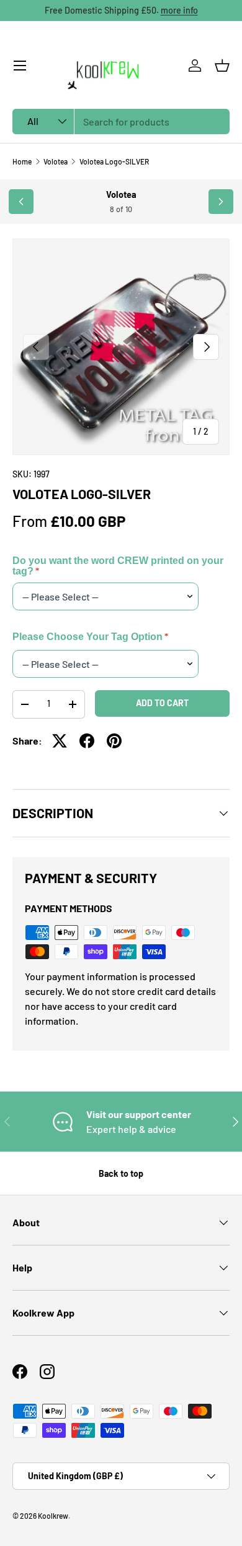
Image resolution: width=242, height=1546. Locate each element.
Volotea (55, 161)
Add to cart (162, 703)
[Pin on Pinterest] (114, 740)
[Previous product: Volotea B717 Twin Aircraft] (21, 201)
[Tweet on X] (59, 740)
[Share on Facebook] (87, 740)
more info (179, 10)
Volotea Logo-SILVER (114, 161)
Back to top (121, 1173)
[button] (222, 65)
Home (22, 161)
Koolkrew (53, 1515)
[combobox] (121, 121)
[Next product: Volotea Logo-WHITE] (220, 201)
